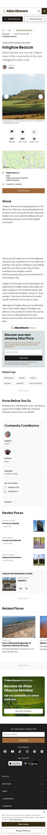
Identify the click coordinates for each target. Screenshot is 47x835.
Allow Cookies (23, 824)
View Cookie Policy (16, 819)
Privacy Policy (14, 364)
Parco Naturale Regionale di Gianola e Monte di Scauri (16, 644)
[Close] (43, 811)
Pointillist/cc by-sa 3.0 (11, 123)
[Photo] (39, 526)
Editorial (6, 784)
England (22, 580)
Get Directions (23, 191)
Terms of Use (24, 364)
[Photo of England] (9, 584)
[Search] (39, 11)
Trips (4, 791)
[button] (12, 131)
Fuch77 (11, 68)
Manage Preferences (23, 831)
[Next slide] (40, 96)
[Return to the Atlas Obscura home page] (15, 11)
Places (5, 776)
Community (8, 799)
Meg (7, 461)
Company (7, 806)
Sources (8, 502)
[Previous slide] (6, 96)
